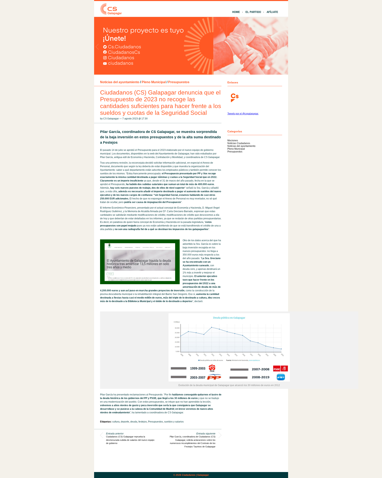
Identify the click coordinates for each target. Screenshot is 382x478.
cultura (116, 421)
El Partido (253, 12)
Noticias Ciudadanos (238, 143)
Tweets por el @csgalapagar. (243, 113)
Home (236, 12)
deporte (125, 421)
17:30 (144, 118)
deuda (133, 421)
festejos (142, 421)
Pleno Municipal (154, 82)
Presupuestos (178, 82)
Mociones (232, 140)
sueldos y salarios (174, 421)
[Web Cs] (234, 97)
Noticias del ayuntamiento (119, 82)
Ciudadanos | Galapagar (195, 475)
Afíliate (272, 12)
